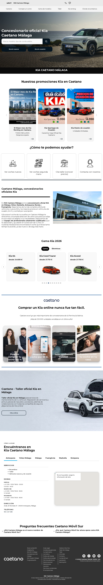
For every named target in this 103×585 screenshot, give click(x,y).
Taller (60, 9)
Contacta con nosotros (90, 172)
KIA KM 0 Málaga (32, 552)
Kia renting (72, 9)
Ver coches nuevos (12, 172)
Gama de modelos (44, 9)
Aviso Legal (46, 548)
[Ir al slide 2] (44, 283)
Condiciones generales (49, 550)
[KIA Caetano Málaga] (9, 3)
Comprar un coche (25, 9)
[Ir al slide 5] (50, 283)
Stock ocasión (40, 49)
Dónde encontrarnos (89, 9)
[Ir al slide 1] (42, 283)
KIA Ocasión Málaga (33, 558)
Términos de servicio (49, 560)
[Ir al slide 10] (60, 283)
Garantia (45, 566)
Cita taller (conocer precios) (64, 173)
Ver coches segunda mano (38, 173)
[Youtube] (93, 555)
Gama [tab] (45, 249)
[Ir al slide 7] (54, 283)
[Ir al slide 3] (46, 283)
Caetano (9, 9)
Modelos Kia (30, 550)
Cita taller (62, 554)
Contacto (62, 556)
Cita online (14, 413)
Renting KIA (62, 562)
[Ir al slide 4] (48, 283)
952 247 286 (8, 512)
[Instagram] (88, 555)
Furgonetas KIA (31, 560)
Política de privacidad (49, 558)
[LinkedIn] (98, 555)
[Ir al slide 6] (52, 283)
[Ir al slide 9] (58, 283)
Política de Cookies (48, 556)
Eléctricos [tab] (56, 249)
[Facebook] (83, 555)
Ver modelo (21, 279)
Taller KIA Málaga (64, 550)
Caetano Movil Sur (64, 548)
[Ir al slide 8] (56, 283)
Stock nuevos (14, 49)
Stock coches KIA (32, 548)
